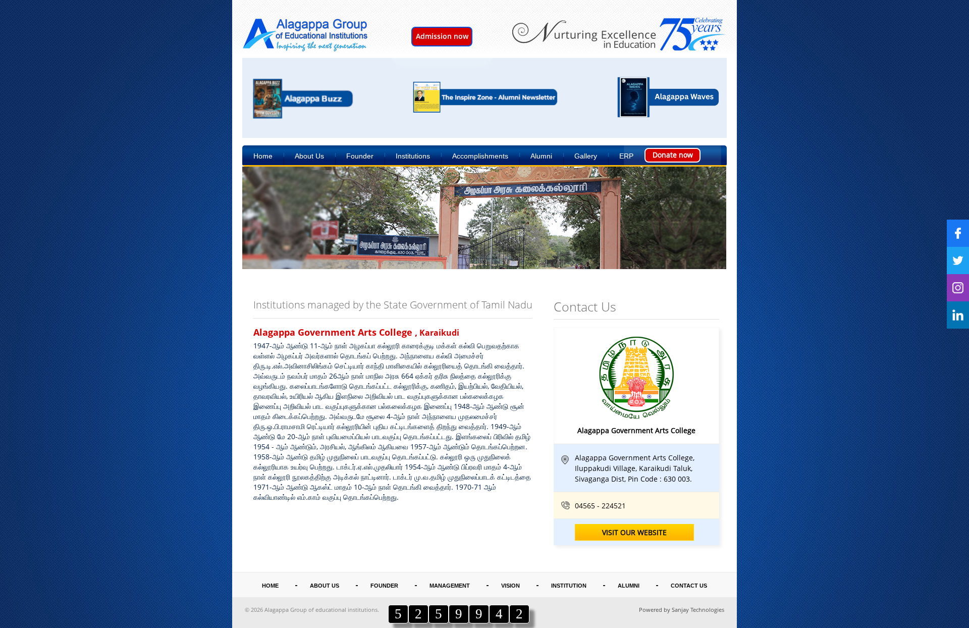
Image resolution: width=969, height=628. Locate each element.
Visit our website (634, 532)
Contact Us (689, 586)
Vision (510, 586)
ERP (626, 156)
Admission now (442, 36)
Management (449, 586)
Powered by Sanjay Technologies (681, 609)
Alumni (541, 156)
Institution (568, 586)
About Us (309, 156)
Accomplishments (480, 156)
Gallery (585, 156)
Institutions (413, 156)
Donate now (673, 155)
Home (263, 156)
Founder (359, 156)
